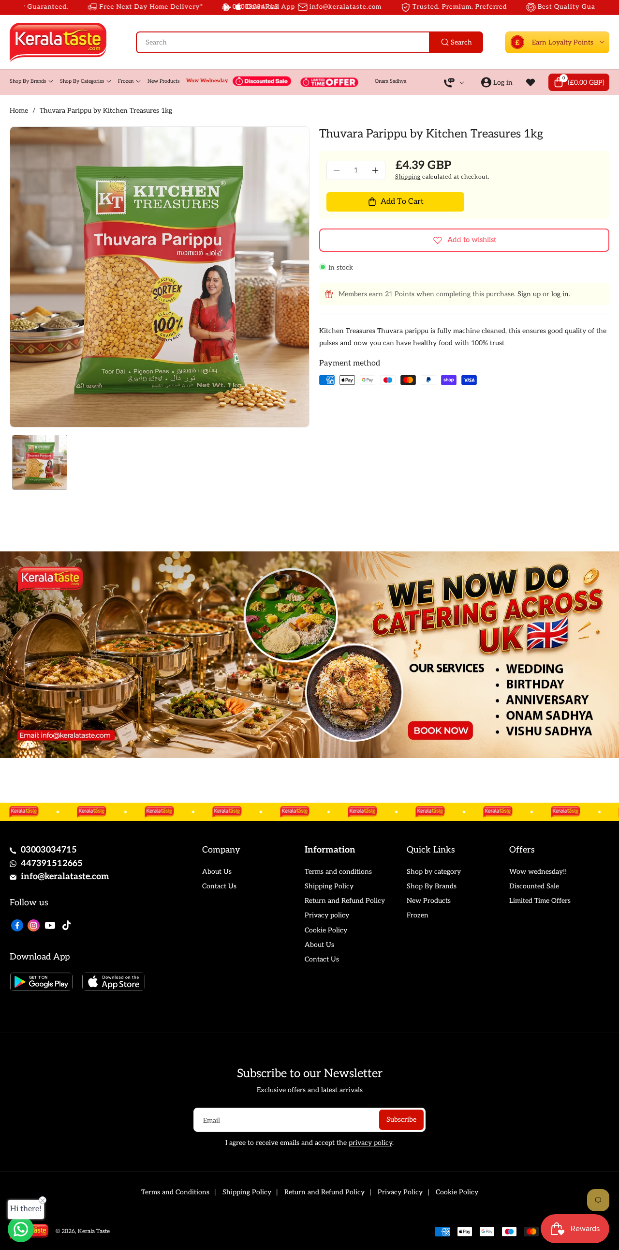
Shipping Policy (329, 886)
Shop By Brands (432, 886)
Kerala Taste (94, 1231)
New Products (429, 901)
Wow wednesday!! (538, 872)
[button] (578, 82)
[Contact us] (21, 1229)
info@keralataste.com (65, 876)
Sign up (529, 294)
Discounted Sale (534, 886)
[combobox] (309, 42)
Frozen (417, 915)
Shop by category (434, 872)
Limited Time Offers (540, 901)
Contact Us (219, 886)
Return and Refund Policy (345, 901)
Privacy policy (327, 915)
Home (19, 111)
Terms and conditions (338, 872)
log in (560, 294)
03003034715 (49, 850)
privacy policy (370, 1143)
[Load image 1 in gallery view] (39, 462)
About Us (217, 872)
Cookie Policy (326, 930)
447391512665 (52, 863)
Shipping (408, 177)
